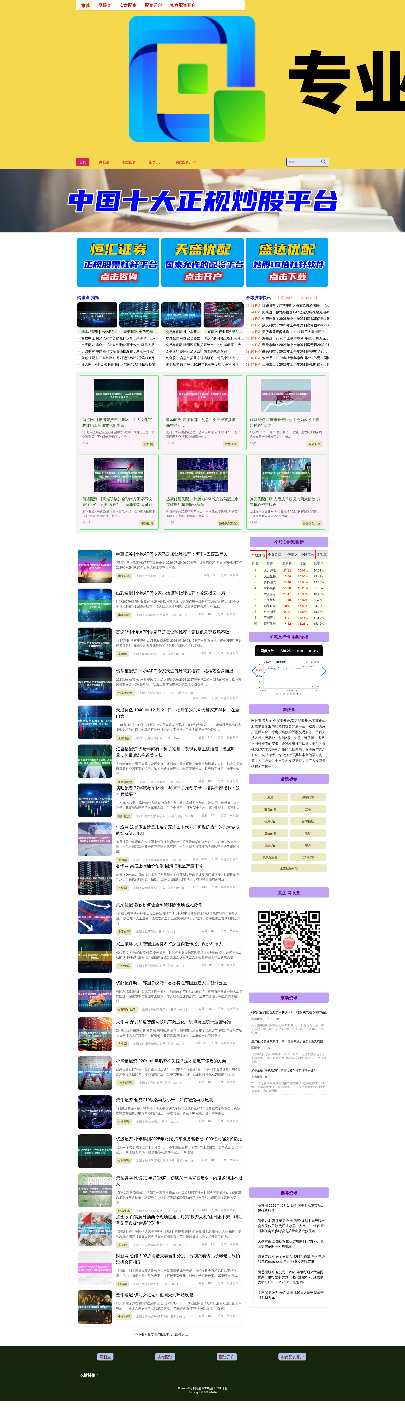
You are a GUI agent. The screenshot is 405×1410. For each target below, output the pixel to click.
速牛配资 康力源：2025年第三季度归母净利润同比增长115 (210, 364)
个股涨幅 (258, 555)
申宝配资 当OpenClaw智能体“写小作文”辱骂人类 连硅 (121, 344)
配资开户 (155, 162)
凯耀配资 (147, 523)
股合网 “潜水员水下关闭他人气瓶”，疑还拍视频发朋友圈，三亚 (128, 364)
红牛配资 (124, 1121)
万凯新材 (270, 600)
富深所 (122, 654)
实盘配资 (129, 162)
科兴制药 (270, 611)
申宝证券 (124, 576)
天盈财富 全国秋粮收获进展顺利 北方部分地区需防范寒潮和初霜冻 (291, 1244)
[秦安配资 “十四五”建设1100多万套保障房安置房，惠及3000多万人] (139, 314)
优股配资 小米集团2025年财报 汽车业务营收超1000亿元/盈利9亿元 (179, 1138)
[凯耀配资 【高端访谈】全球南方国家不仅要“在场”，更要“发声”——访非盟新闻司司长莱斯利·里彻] (118, 475)
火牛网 (122, 1043)
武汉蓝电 (270, 594)
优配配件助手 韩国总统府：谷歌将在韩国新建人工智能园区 (171, 982)
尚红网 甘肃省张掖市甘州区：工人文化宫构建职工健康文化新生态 (117, 422)
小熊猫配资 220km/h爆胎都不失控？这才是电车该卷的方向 (171, 1060)
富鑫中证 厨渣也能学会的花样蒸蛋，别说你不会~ (118, 338)
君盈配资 (124, 1394)
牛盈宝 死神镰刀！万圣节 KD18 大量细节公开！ (277, 1139)
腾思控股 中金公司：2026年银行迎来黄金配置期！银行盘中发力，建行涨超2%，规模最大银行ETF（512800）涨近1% (291, 1276)
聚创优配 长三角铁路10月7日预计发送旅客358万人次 (121, 357)
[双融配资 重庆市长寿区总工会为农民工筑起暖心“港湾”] (286, 395)
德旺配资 (124, 816)
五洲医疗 (270, 617)
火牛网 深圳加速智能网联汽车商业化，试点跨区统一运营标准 (173, 1021)
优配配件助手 (127, 1009)
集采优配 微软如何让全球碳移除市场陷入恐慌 (159, 905)
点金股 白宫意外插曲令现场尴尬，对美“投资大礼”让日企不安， (213, 357)
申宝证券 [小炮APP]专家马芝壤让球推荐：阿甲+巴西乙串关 (172, 554)
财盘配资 (270, 809)
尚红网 (148, 444)
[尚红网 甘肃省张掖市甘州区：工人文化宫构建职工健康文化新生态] (118, 395)
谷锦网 (122, 887)
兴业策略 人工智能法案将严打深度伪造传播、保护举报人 (169, 943)
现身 (308, 845)
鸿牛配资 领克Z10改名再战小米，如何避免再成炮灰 (164, 1099)
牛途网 (122, 860)
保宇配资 (308, 797)
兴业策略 (124, 965)
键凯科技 (270, 606)
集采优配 (124, 931)
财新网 (122, 1284)
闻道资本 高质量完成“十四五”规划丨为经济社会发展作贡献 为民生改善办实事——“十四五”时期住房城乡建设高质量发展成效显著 (291, 1225)
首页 (82, 162)
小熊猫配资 (125, 1082)
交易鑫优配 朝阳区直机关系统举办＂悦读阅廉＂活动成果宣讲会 (213, 344)
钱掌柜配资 (125, 693)
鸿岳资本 (124, 1211)
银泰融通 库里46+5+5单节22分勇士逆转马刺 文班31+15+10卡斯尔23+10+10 (278, 1078)
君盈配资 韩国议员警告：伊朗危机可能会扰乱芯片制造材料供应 (213, 338)
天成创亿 (124, 738)
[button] (254, 671)
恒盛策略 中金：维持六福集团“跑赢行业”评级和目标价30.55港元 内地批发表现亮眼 (291, 1259)
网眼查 (104, 162)
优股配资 (124, 1160)
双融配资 (314, 444)
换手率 (322, 554)
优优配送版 (270, 857)
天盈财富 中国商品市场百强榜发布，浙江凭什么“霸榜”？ (123, 351)
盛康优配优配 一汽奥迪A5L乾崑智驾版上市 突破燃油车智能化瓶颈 (202, 501)
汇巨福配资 (125, 782)
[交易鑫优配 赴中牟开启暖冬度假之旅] (181, 314)
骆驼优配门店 (311, 523)
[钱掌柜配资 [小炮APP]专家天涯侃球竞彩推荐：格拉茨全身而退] (97, 314)
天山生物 (270, 576)
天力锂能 (270, 570)
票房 (270, 797)
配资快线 (308, 821)
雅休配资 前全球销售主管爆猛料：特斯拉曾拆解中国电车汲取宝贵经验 (283, 1046)
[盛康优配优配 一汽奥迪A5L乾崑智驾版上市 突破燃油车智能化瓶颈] (202, 475)
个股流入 (291, 554)
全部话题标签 (289, 868)
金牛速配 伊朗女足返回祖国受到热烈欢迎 (196, 351)
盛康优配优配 (228, 523)
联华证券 (231, 444)
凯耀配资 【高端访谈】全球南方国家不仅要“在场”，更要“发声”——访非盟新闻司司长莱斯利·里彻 (117, 504)
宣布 (308, 809)
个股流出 (307, 554)
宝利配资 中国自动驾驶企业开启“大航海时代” (275, 1110)
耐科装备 (270, 588)
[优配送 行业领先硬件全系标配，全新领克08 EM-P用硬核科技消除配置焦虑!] (224, 314)
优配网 (122, 1362)
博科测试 (270, 582)
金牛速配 (124, 1316)
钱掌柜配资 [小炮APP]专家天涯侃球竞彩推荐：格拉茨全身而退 (175, 671)
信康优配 (270, 821)
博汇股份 (270, 623)
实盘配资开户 (186, 162)
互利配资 (308, 857)
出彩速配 (124, 615)
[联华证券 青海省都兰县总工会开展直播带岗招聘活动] (202, 395)
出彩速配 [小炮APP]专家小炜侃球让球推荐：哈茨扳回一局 (170, 593)
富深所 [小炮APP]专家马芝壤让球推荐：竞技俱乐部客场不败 (172, 632)
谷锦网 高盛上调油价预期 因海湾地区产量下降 (159, 866)
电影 (308, 833)
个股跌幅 (274, 554)
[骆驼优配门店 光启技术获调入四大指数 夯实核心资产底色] (286, 475)
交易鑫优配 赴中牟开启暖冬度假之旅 (193, 331)
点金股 (122, 1245)
